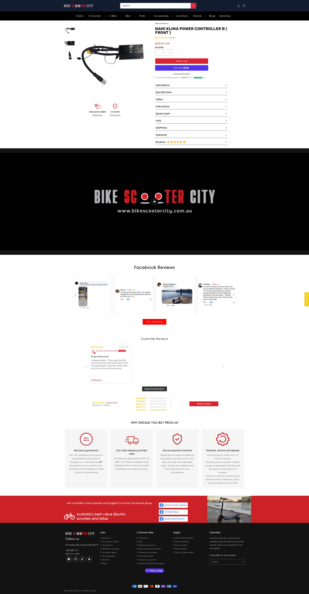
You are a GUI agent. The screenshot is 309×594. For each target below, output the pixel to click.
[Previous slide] (75, 295)
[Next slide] (234, 295)
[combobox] (158, 5)
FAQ (140, 541)
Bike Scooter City (76, 591)
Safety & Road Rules (184, 538)
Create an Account (147, 560)
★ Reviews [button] (306, 299)
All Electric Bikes (109, 552)
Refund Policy (181, 549)
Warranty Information (148, 552)
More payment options (181, 74)
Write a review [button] (204, 404)
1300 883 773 (72, 550)
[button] (95, 15)
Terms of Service (182, 541)
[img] (97, 347)
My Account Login (110, 541)
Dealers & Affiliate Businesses (151, 563)
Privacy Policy (181, 545)
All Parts (105, 560)
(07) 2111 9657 (73, 554)
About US (106, 538)
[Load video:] (154, 201)
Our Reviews (107, 545)
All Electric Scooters (111, 549)
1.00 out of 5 (112, 402)
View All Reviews (154, 321)
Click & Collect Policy (184, 552)
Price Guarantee (146, 556)
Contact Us (143, 538)
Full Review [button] (96, 380)
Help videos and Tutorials (150, 549)
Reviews (161, 142)
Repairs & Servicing (147, 545)
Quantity (159, 47)
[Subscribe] (242, 562)
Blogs (104, 563)
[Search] (193, 5)
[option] (110, 57)
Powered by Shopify (89, 591)
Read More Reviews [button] (154, 389)
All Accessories (108, 556)
